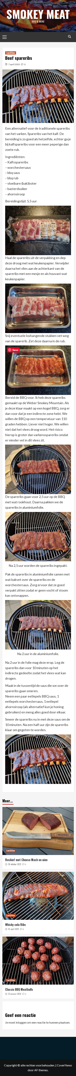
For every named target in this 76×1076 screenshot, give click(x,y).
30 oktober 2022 (14, 864)
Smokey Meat (38, 14)
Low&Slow (10, 52)
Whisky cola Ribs (15, 924)
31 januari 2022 (14, 993)
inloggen (21, 1022)
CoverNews (64, 1065)
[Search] (69, 36)
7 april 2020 (14, 64)
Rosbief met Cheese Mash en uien (26, 860)
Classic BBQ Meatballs (19, 989)
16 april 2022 (13, 929)
